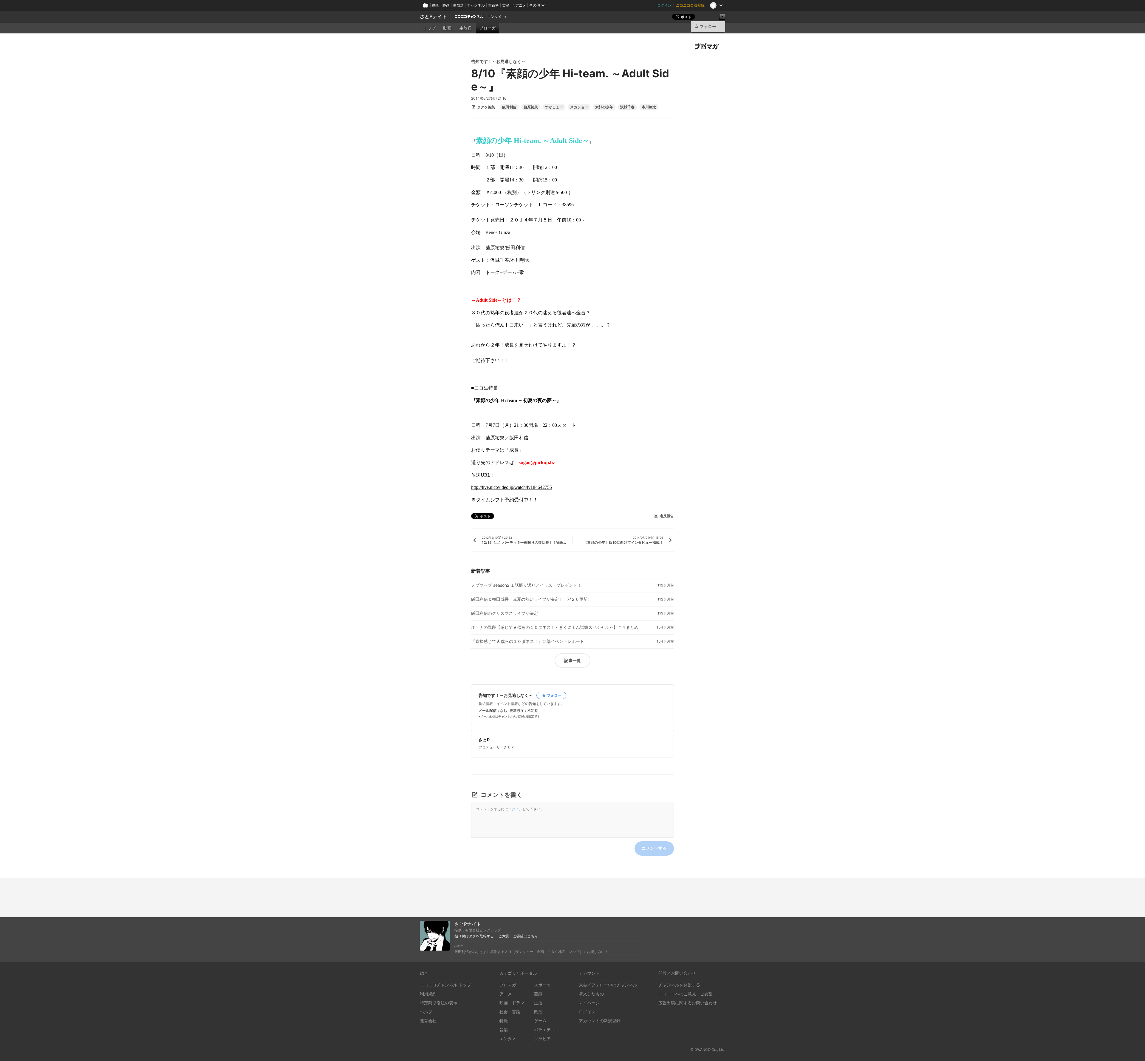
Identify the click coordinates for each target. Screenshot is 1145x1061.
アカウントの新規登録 (600, 1020)
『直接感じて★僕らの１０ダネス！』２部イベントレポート (527, 641)
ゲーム (540, 1020)
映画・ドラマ (511, 1002)
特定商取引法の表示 (438, 1002)
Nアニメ (519, 5)
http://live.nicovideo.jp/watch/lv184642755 (511, 487)
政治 (538, 1011)
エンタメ (494, 17)
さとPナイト (433, 16)
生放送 (458, 5)
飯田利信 (509, 107)
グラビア (542, 1038)
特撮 (503, 1020)
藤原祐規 (531, 107)
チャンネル (476, 5)
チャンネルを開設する (679, 984)
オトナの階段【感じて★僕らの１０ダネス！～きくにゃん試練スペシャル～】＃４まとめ (554, 627)
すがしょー (554, 107)
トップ (429, 28)
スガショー (579, 107)
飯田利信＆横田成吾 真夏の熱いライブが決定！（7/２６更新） (531, 599)
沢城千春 (627, 107)
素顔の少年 (604, 107)
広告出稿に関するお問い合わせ (687, 1002)
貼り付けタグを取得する (474, 936)
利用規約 (428, 993)
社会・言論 (509, 1011)
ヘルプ (426, 1011)
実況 (505, 5)
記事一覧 (572, 660)
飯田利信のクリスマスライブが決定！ (506, 613)
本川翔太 (649, 107)
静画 (446, 5)
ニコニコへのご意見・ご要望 (685, 993)
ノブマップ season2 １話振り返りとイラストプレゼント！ (526, 585)
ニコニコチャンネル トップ (445, 984)
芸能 (538, 993)
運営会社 (428, 1020)
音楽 (503, 1029)
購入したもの (591, 993)
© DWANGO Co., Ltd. (707, 1049)
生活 (538, 1002)
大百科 (493, 5)
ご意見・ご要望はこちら (518, 936)
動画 (435, 5)
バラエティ (544, 1029)
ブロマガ (487, 28)
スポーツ (542, 984)
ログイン (664, 5)
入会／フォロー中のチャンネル (608, 984)
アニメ (505, 993)
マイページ (589, 1002)
